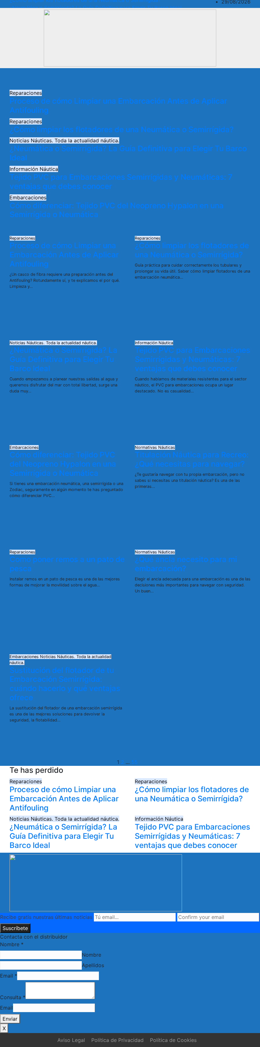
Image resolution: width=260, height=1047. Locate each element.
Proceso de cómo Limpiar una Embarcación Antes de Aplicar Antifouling (118, 105)
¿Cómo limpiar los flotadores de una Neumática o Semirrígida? (122, 129)
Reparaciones (26, 93)
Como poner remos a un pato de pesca (67, 564)
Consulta (12, 997)
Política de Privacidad (117, 1040)
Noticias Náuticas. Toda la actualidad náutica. (64, 140)
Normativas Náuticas (155, 447)
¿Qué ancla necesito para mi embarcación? (186, 564)
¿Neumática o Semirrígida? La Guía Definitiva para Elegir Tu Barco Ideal (128, 153)
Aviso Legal (71, 1040)
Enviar (10, 1019)
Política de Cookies (173, 1040)
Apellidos (93, 965)
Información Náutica (34, 169)
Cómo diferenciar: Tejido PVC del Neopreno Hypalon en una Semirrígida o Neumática (117, 210)
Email (8, 976)
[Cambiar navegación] (127, 78)
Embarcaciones (28, 197)
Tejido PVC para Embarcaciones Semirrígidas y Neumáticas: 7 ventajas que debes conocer (121, 181)
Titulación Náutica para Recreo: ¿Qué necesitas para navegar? (192, 459)
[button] (227, 78)
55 (134, 762)
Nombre (11, 944)
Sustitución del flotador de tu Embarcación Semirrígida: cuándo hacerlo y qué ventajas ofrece (65, 684)
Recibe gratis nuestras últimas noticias (46, 917)
